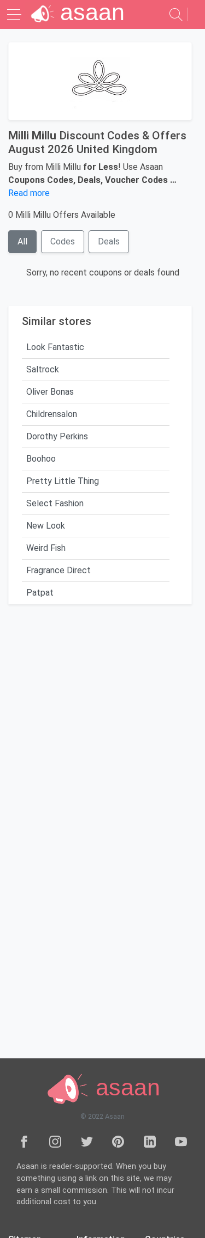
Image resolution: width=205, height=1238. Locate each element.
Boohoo (41, 458)
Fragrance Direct (58, 570)
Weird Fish (46, 548)
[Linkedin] (150, 1141)
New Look (45, 525)
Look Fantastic (55, 347)
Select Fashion (55, 503)
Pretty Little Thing (62, 481)
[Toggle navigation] (15, 14)
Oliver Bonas (50, 392)
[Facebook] (24, 1141)
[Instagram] (55, 1141)
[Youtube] (181, 1141)
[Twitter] (87, 1141)
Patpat (40, 592)
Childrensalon (51, 414)
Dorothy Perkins (57, 436)
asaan (124, 1088)
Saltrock (42, 369)
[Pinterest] (118, 1141)
